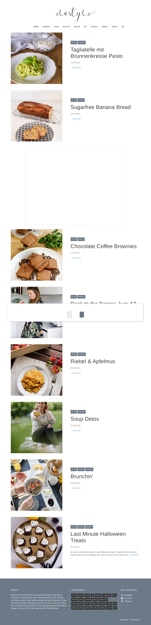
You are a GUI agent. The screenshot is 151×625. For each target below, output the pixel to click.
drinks (81, 297)
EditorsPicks (106, 595)
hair (95, 599)
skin (114, 603)
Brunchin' (82, 476)
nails (87, 603)
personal (94, 603)
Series (105, 27)
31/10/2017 (75, 547)
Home (36, 27)
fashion (74, 599)
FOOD (56, 27)
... (76, 67)
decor (87, 595)
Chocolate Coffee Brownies (104, 246)
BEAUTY (66, 27)
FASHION (46, 27)
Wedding (102, 608)
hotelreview (103, 599)
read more (77, 67)
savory (81, 42)
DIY (85, 27)
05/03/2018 (75, 483)
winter (109, 608)
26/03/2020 (75, 114)
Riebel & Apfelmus (93, 361)
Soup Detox (85, 419)
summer (81, 608)
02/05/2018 (75, 425)
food (74, 42)
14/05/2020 (75, 63)
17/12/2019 (75, 253)
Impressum (124, 620)
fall (114, 595)
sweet (81, 100)
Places (102, 603)
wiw (115, 608)
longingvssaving (77, 603)
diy (92, 595)
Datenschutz (135, 620)
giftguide (88, 599)
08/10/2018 (75, 368)
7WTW (74, 595)
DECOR (77, 27)
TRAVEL (94, 27)
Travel (94, 608)
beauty (80, 595)
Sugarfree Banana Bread (101, 107)
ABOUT (115, 27)
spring (74, 608)
